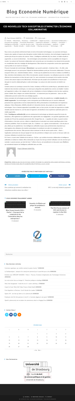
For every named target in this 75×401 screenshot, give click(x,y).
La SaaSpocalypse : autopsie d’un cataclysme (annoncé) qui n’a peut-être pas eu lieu (27, 271)
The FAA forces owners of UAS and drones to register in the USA (59, 210)
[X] (7, 314)
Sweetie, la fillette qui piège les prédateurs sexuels (37, 205)
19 (9, 343)
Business (25, 40)
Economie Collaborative (59, 40)
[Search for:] (7, 1)
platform (55, 44)
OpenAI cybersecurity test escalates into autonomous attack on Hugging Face (25, 300)
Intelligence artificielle (11, 44)
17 (56, 340)
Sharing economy (42, 46)
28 (28, 346)
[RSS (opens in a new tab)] (67, 1)
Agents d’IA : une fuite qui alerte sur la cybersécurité (18, 293)
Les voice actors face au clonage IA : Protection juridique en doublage (23, 280)
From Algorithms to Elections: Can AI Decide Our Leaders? (20, 290)
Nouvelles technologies (43, 44)
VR (61, 46)
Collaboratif (33, 40)
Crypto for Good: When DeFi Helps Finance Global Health (20, 287)
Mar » (39, 350)
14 (28, 340)
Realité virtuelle (19, 46)
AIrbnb (14, 162)
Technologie (54, 46)
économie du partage (11, 42)
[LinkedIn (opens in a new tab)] (64, 1)
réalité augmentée (25, 164)
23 (47, 343)
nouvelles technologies (12, 164)
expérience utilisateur (42, 42)
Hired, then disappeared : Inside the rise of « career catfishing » (21, 283)
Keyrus (68, 162)
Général (54, 42)
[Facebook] (11, 314)
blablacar (19, 162)
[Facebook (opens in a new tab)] (62, 1)
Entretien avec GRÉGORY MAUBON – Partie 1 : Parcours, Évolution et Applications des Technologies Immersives (35, 275)
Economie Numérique (27, 42)
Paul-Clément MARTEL (14, 38)
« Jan (35, 350)
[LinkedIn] (15, 314)
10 (56, 337)
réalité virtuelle (30, 46)
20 (18, 343)
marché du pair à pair (27, 44)
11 (65, 337)
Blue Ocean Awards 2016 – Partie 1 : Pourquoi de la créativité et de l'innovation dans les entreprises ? (15, 214)
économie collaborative (43, 162)
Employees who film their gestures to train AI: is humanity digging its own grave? (26, 297)
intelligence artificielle (58, 162)
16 (47, 340)
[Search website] (71, 2)
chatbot (32, 162)
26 (9, 346)
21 (28, 343)
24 (56, 343)
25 (65, 343)
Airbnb (9, 40)
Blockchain (16, 40)
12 (9, 340)
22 (37, 343)
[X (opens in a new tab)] (59, 1)
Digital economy (45, 40)
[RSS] (19, 314)
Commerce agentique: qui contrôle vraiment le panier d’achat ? (21, 268)
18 (65, 340)
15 (37, 340)
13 (18, 340)
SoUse (47, 164)
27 (18, 346)
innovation (62, 42)
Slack (43, 164)
